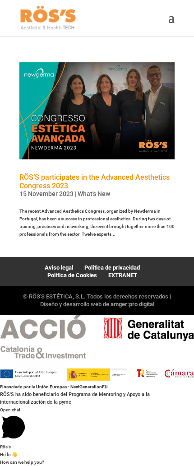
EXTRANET (122, 275)
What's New (94, 193)
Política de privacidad (112, 267)
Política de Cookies (72, 275)
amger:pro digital (132, 304)
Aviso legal (59, 267)
